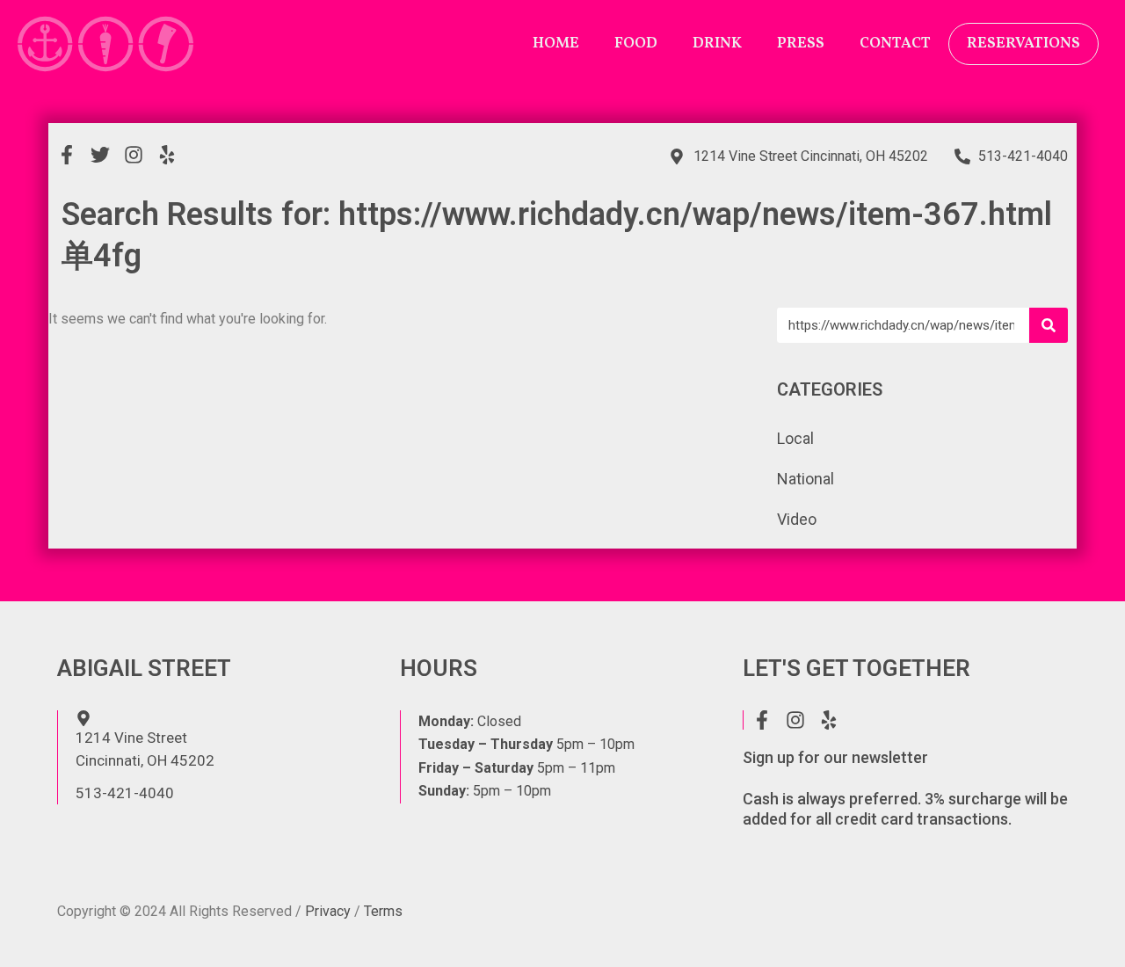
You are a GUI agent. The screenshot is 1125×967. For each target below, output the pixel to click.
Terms (383, 911)
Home (556, 43)
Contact (895, 43)
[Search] (1048, 325)
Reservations (1023, 43)
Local (795, 438)
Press (800, 43)
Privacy (328, 911)
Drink (717, 43)
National (805, 478)
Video (797, 519)
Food (635, 43)
